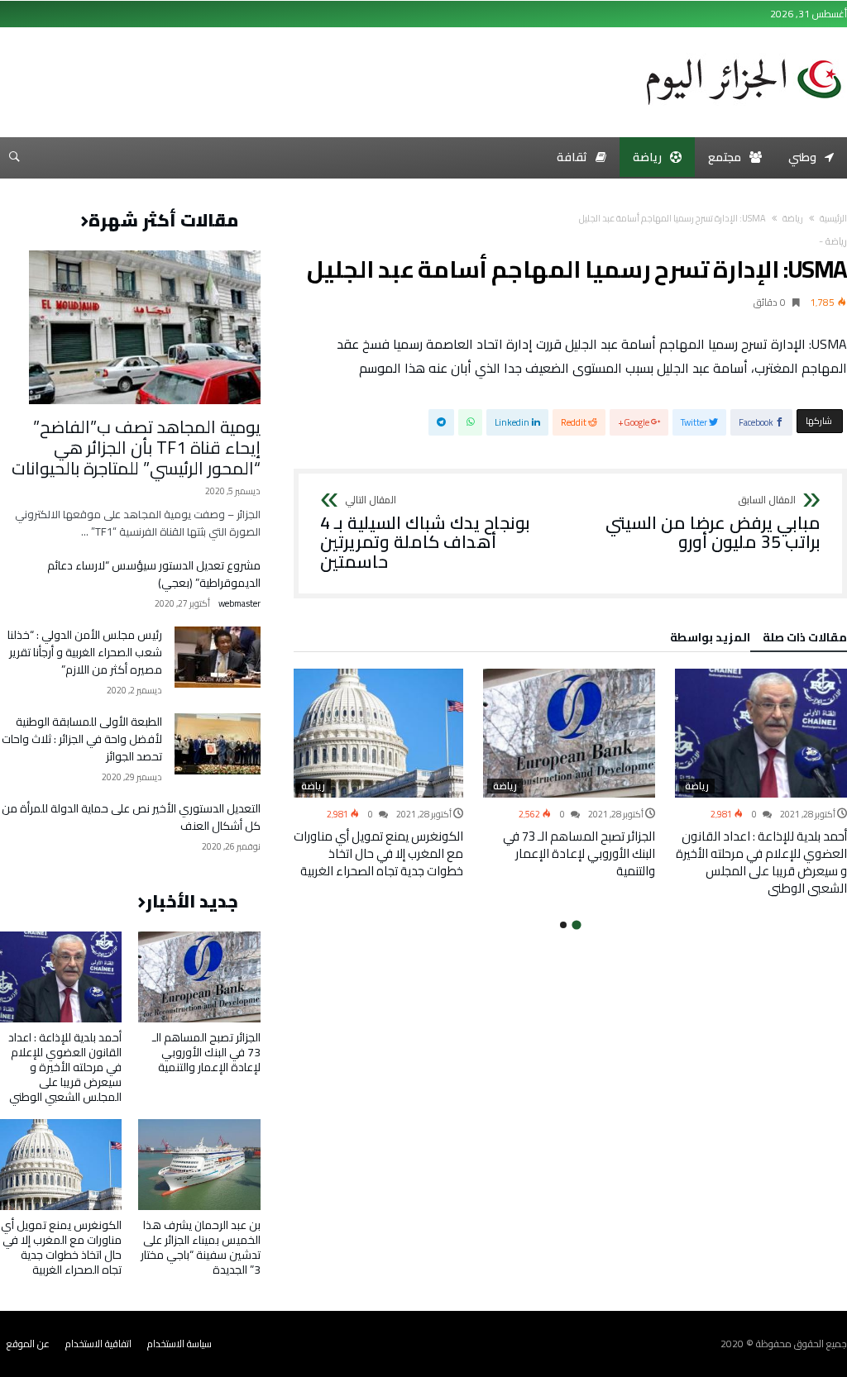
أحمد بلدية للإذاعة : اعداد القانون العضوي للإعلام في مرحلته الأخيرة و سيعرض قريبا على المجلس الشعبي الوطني (761, 862)
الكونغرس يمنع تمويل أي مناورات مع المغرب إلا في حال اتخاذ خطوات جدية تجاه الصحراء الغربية (378, 853)
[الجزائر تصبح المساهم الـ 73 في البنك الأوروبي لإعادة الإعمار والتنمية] (569, 733)
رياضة (792, 218)
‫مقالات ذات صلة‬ (805, 639)
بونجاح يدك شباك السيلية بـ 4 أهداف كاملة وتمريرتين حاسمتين (425, 533)
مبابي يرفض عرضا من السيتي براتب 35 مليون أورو (713, 523)
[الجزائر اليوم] (743, 53)
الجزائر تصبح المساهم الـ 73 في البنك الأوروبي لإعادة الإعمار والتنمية (579, 853)
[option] (761, 783)
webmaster (239, 604)
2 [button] (563, 925)
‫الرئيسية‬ (833, 218)
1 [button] (576, 924)
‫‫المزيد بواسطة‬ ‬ (707, 639)
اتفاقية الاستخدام (98, 1343)
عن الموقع (28, 1343)
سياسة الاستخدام (179, 1343)
